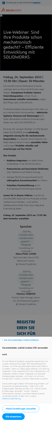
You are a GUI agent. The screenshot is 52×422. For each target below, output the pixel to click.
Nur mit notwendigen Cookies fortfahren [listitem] (21, 340)
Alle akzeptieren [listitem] (13, 417)
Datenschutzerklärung (11, 399)
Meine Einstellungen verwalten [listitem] (21, 409)
